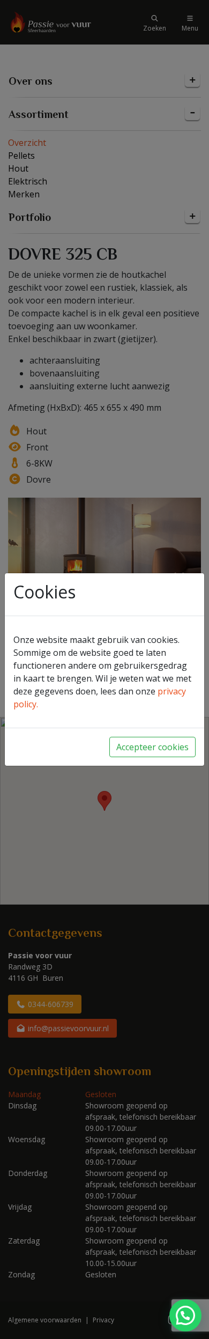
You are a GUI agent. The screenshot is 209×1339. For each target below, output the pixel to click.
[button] (185, 1315)
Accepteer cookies (152, 747)
